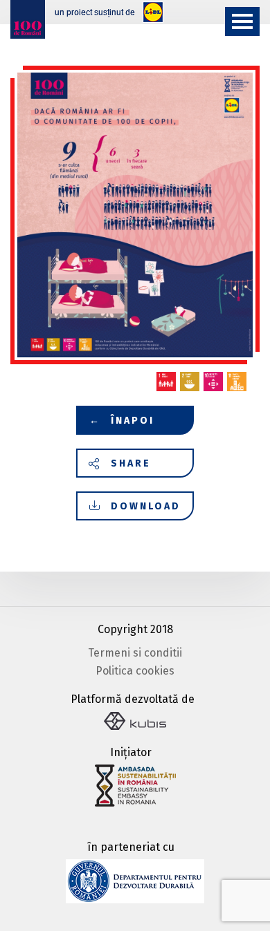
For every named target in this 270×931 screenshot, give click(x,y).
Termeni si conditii (135, 652)
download (146, 506)
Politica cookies (135, 670)
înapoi (122, 420)
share (131, 463)
